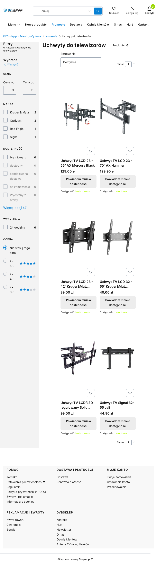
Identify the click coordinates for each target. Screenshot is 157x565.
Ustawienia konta (118, 482)
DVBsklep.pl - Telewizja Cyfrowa (22, 36)
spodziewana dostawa (19, 176)
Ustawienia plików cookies (24, 482)
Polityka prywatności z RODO (26, 491)
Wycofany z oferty (18, 197)
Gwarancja (14, 524)
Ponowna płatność (69, 482)
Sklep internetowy (73, 559)
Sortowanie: (68, 53)
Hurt (59, 524)
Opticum (15, 120)
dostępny (16, 165)
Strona (120, 64)
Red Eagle (17, 128)
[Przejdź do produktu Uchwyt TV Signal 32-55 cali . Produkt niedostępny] (118, 358)
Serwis (11, 529)
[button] (98, 11)
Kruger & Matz (19, 112)
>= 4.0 (12, 276)
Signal (14, 137)
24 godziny (17, 227)
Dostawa (62, 477)
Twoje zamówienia (119, 477)
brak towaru (18, 157)
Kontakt (12, 477)
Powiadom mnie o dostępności (78, 181)
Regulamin (13, 487)
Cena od (9, 82)
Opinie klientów (67, 539)
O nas (60, 534)
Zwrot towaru (15, 519)
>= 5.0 (12, 263)
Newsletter (64, 529)
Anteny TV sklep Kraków (73, 544)
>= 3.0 (12, 289)
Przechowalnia (116, 487)
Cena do (28, 82)
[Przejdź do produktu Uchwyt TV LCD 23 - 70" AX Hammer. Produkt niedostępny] (118, 116)
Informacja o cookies (20, 501)
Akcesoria (51, 36)
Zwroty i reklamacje (20, 496)
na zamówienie (20, 186)
